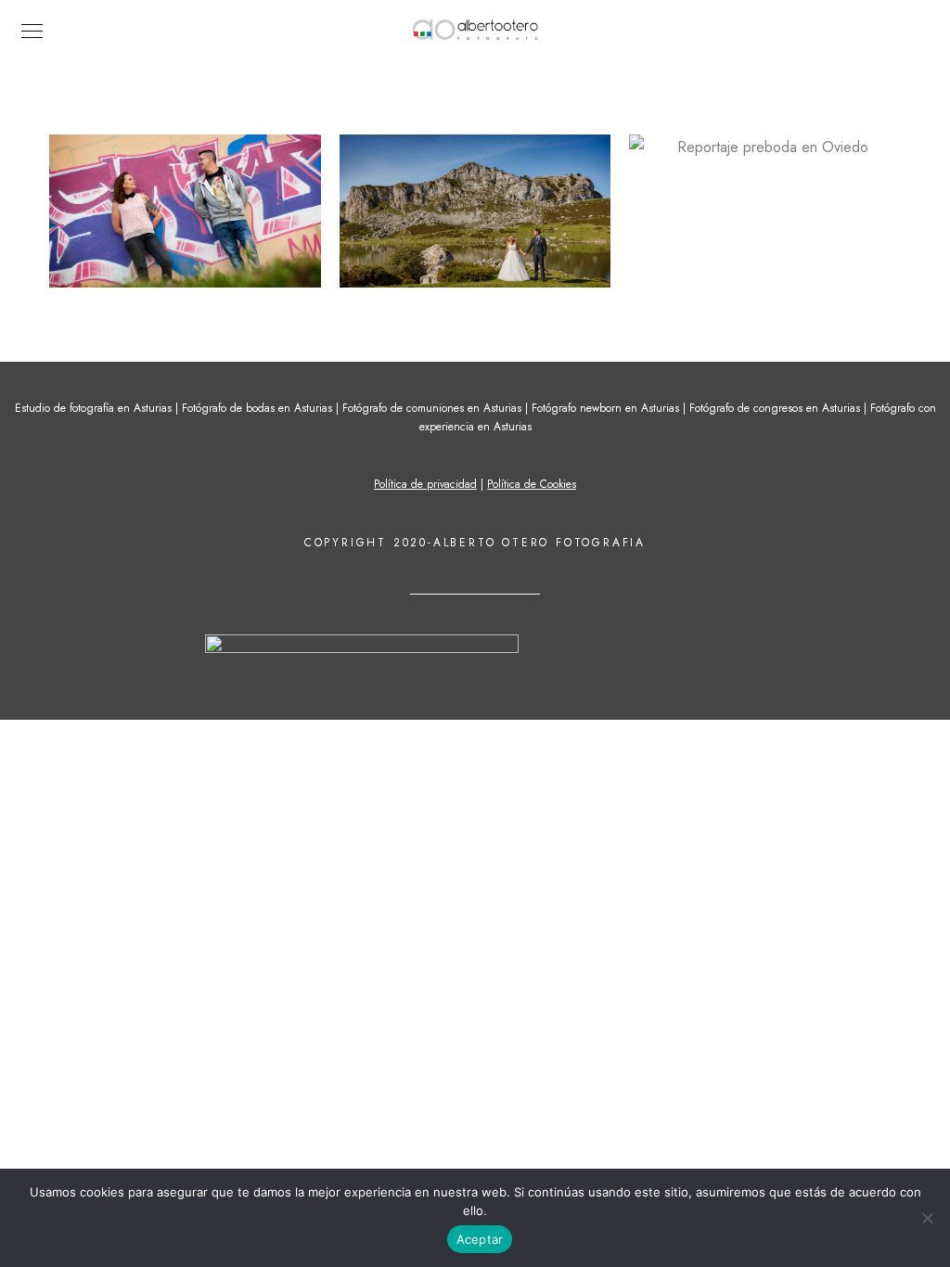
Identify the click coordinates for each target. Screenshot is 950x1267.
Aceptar (480, 1239)
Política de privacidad (425, 484)
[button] (185, 210)
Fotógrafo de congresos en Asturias (774, 408)
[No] (927, 1218)
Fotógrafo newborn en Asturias (605, 408)
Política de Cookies (531, 484)
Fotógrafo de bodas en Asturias (257, 408)
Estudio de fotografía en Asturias (93, 408)
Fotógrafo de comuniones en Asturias (431, 408)
